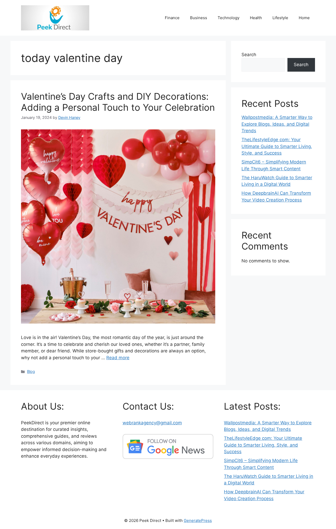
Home (304, 17)
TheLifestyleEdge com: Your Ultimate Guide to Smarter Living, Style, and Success (277, 146)
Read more (117, 357)
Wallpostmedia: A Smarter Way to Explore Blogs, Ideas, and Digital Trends (277, 124)
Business (198, 17)
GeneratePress (198, 520)
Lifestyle (280, 17)
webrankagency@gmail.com (152, 422)
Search (249, 54)
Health (256, 17)
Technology (228, 17)
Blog (31, 371)
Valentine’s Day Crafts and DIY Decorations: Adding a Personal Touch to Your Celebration (118, 102)
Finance (172, 17)
